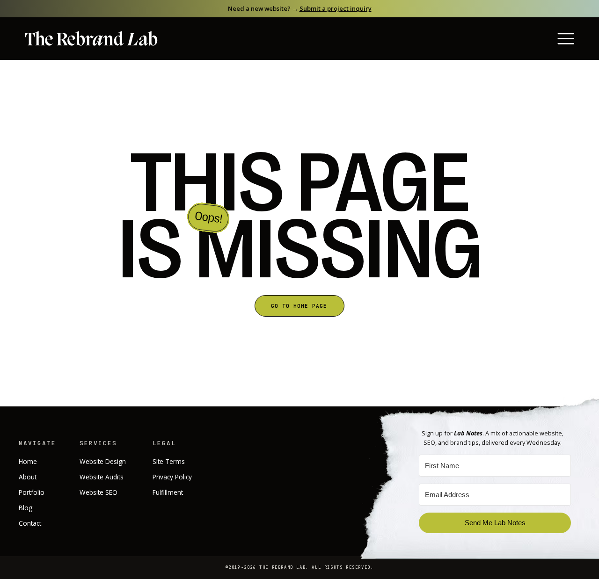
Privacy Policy (172, 476)
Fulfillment (168, 492)
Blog (25, 507)
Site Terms (169, 461)
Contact (30, 523)
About (28, 476)
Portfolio (31, 492)
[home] (91, 39)
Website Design (103, 461)
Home (28, 461)
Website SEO (98, 492)
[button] (553, 38)
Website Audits (102, 476)
